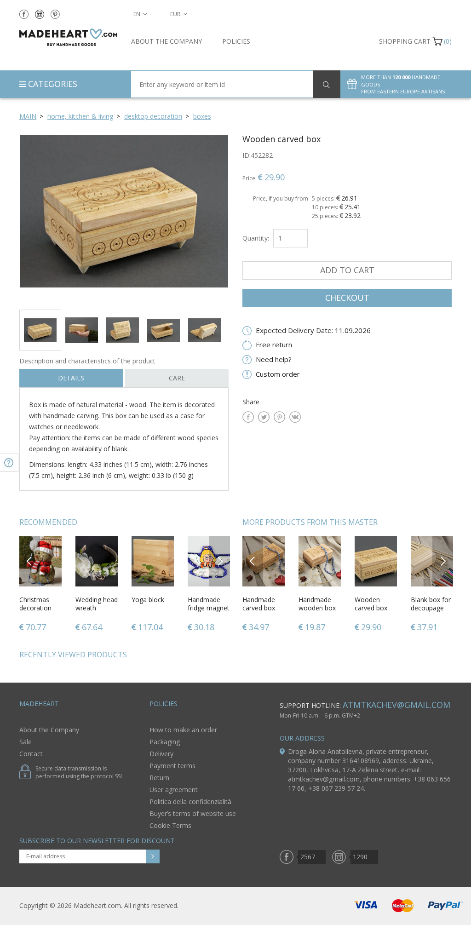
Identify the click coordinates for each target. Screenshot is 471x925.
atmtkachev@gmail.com (396, 704)
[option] (124, 219)
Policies (236, 41)
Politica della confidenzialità (190, 801)
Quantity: (255, 238)
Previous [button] (29, 561)
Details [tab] (71, 377)
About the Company (166, 41)
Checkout (347, 297)
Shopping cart (405, 41)
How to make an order (183, 729)
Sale (25, 741)
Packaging (164, 741)
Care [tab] (177, 377)
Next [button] (220, 561)
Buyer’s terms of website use (192, 813)
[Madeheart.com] (68, 37)
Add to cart (347, 270)
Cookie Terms (170, 825)
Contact (31, 753)
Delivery (161, 753)
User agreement (173, 789)
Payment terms (172, 765)
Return (159, 777)
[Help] (9, 463)
